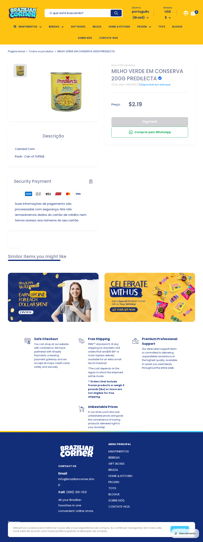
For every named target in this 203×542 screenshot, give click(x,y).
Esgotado (149, 121)
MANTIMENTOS (28, 26)
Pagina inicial (16, 51)
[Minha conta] (186, 13)
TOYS (161, 26)
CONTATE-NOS (108, 38)
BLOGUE (177, 26)
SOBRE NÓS (85, 38)
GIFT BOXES (78, 26)
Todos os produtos (41, 51)
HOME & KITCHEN (119, 26)
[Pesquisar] (116, 13)
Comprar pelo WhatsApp (153, 132)
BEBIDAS (54, 26)
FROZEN (142, 26)
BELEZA (97, 26)
